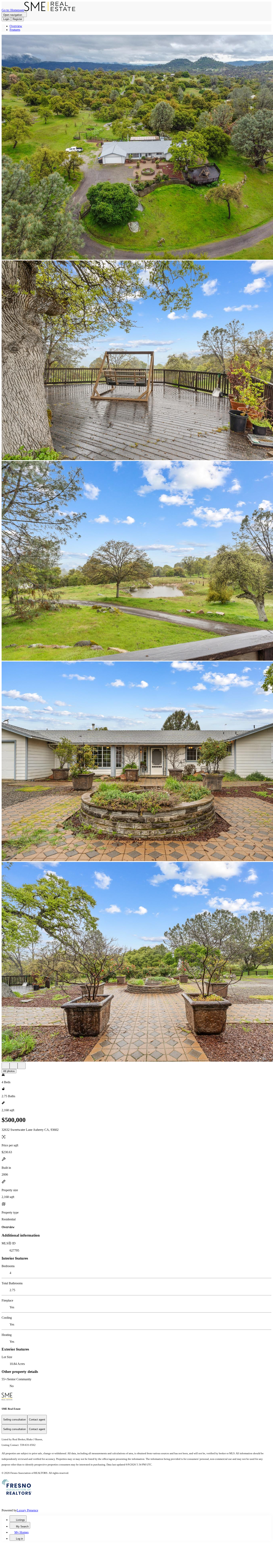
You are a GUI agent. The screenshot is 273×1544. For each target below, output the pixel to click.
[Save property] (14, 1065)
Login (6, 19)
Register (17, 19)
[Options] (6, 1065)
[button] (136, 147)
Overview (16, 26)
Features (15, 29)
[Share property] (22, 1065)
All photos (9, 1071)
